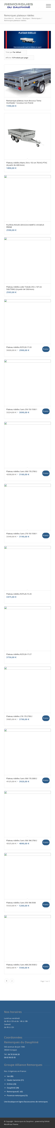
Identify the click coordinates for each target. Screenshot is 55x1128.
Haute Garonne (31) (15, 1080)
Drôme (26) (11, 1084)
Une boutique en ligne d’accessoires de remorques (26, 1101)
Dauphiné (11, 1087)
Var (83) (10, 1076)
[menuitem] (40, 5)
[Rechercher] (40, 5)
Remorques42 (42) (15, 1091)
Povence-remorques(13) (17, 1095)
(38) (17, 1087)
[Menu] (47, 5)
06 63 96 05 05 (10, 1057)
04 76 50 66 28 (13, 1054)
